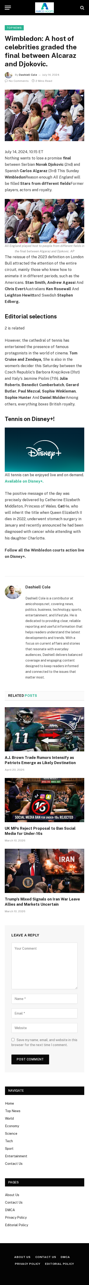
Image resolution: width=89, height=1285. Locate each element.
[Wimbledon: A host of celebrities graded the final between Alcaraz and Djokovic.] (44, 115)
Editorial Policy (16, 1225)
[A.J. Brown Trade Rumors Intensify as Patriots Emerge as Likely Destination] (44, 729)
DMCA (10, 1210)
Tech (9, 1141)
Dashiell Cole (28, 74)
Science (11, 1133)
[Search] (81, 7)
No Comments (19, 81)
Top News (14, 27)
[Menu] (8, 7)
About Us (12, 1195)
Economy (12, 1126)
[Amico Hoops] (44, 7)
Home (9, 1103)
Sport (9, 1148)
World (9, 1118)
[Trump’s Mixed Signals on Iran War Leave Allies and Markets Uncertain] (44, 871)
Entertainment (16, 1156)
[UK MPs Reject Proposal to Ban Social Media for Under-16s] (44, 800)
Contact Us (14, 1164)
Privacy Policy (16, 1217)
